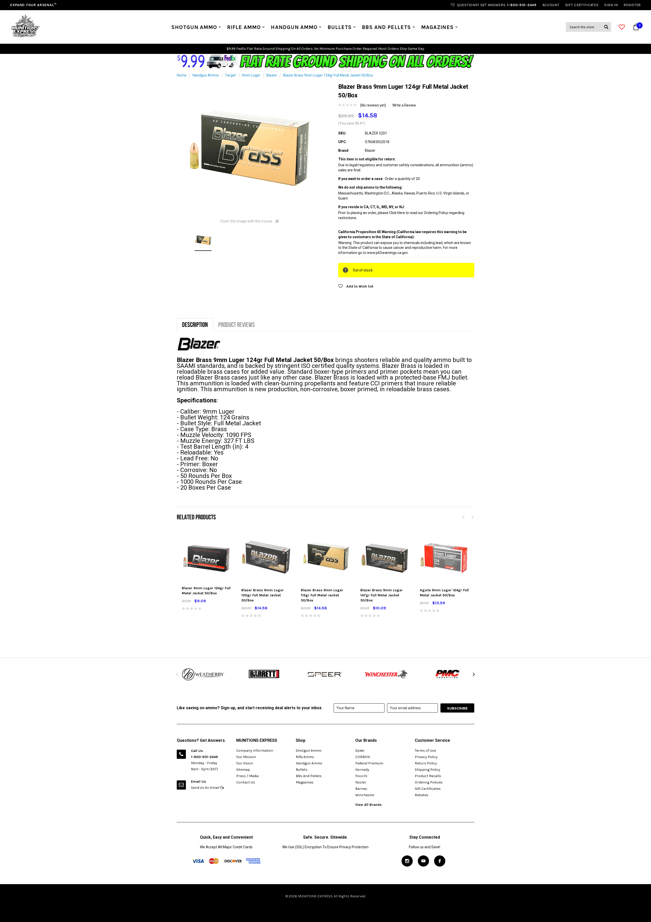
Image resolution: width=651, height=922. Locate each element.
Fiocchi (361, 776)
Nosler (360, 782)
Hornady (362, 769)
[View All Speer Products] (325, 674)
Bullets (340, 27)
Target (230, 75)
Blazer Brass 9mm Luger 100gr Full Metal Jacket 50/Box (262, 595)
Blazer (272, 75)
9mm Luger (251, 75)
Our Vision (244, 763)
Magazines (437, 27)
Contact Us (245, 782)
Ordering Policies (429, 782)
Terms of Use (425, 750)
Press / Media (247, 776)
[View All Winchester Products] (386, 674)
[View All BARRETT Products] (264, 674)
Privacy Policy (426, 757)
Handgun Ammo (294, 27)
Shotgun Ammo (194, 27)
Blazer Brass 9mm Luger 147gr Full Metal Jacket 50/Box (381, 595)
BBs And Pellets (386, 27)
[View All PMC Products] (447, 674)
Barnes (361, 789)
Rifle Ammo (244, 27)
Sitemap (243, 769)
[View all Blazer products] (199, 344)
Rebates (421, 795)
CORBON (362, 757)
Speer (360, 750)
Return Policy (426, 763)
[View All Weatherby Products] (203, 674)
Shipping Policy (427, 769)
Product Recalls (428, 776)
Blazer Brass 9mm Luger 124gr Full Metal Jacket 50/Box (328, 75)
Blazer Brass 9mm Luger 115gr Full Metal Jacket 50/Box (322, 595)
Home (181, 75)
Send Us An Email (205, 787)
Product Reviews (236, 324)
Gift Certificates (428, 789)
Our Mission (246, 757)
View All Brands (368, 805)
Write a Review (404, 105)
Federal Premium (369, 763)
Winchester (365, 795)
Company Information (254, 750)
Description (195, 324)
